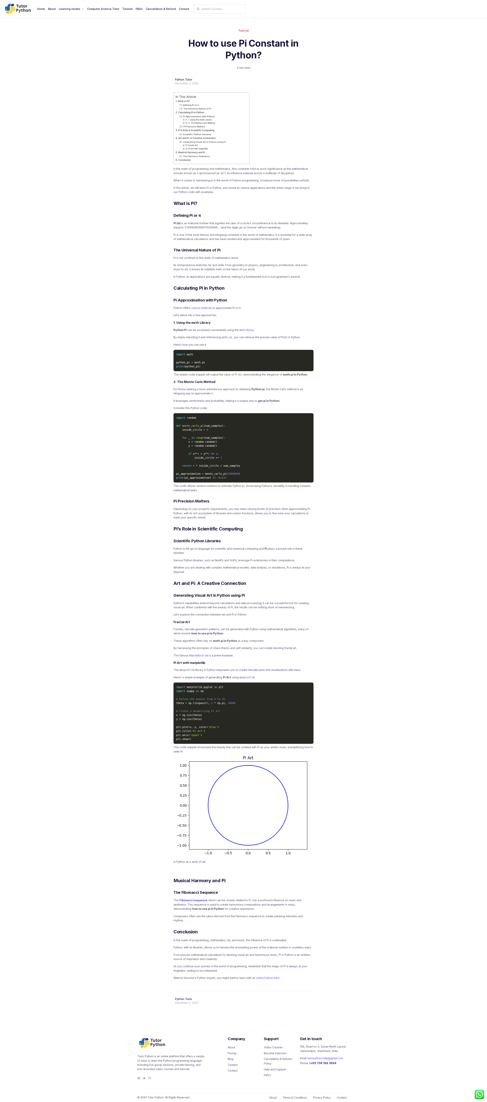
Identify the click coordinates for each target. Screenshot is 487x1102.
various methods (201, 307)
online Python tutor (267, 977)
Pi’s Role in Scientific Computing (196, 130)
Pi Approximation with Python (199, 116)
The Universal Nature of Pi (197, 108)
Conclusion (184, 160)
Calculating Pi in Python (191, 112)
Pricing (232, 1053)
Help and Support (275, 1069)
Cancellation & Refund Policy (278, 1061)
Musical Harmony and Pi (191, 152)
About (231, 1047)
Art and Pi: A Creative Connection (197, 138)
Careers (233, 1064)
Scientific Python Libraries (197, 134)
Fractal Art (193, 145)
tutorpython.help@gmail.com (325, 1058)
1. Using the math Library (200, 120)
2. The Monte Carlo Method (201, 123)
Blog (230, 1059)
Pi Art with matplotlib (198, 149)
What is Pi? (184, 101)
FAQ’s (267, 1075)
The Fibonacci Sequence (196, 156)
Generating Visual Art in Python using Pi (204, 142)
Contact (232, 1070)
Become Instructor (275, 1053)
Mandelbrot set (198, 655)
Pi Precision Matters (194, 126)
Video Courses (273, 1047)
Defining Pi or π (191, 105)
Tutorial (243, 30)
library (250, 330)
